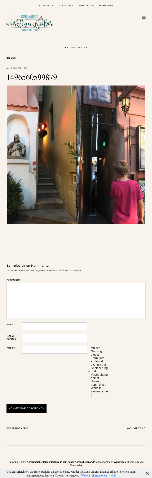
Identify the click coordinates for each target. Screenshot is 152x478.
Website (11, 347)
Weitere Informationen (94, 475)
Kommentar (14, 279)
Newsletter (87, 5)
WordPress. (120, 462)
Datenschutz (66, 5)
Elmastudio (76, 465)
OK (113, 475)
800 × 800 (22, 67)
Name (10, 324)
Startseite (46, 5)
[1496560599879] (76, 223)
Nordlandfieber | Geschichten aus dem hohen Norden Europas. (60, 462)
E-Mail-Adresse (11, 337)
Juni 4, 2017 (11, 67)
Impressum (106, 5)
